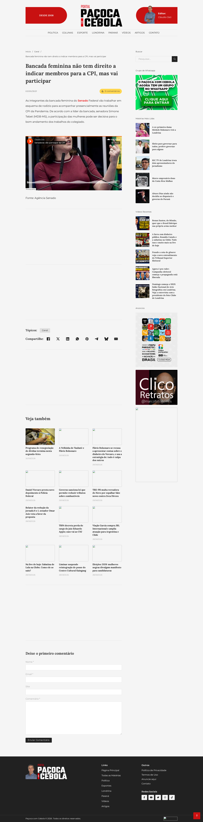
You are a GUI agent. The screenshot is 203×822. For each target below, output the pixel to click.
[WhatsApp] (77, 339)
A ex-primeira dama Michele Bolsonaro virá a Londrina (164, 130)
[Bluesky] (106, 339)
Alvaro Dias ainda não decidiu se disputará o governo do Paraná (163, 196)
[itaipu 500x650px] (156, 339)
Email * (29, 674)
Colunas (67, 32)
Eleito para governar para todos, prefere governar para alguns (164, 146)
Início (28, 51)
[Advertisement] (74, 236)
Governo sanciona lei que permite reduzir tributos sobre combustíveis (72, 492)
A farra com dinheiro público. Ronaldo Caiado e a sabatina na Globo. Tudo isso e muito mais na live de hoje (164, 240)
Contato (154, 32)
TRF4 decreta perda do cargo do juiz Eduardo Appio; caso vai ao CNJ (71, 528)
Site (28, 686)
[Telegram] (97, 339)
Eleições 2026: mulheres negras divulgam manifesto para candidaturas (107, 567)
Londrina (98, 32)
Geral (36, 51)
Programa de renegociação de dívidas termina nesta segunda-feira (39, 450)
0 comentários (112, 91)
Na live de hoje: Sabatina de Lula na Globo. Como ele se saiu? (40, 567)
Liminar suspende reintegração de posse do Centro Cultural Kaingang (72, 567)
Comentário (33, 699)
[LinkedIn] (68, 339)
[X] (58, 339)
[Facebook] (48, 339)
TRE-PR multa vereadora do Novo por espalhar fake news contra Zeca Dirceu (106, 492)
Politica (53, 32)
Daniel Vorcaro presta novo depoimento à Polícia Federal (40, 492)
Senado (83, 100)
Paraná (113, 32)
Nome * (30, 662)
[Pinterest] (87, 339)
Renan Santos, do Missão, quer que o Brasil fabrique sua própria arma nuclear (164, 223)
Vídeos (126, 32)
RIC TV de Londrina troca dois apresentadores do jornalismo (164, 163)
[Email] (116, 339)
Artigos (140, 32)
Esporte (82, 32)
